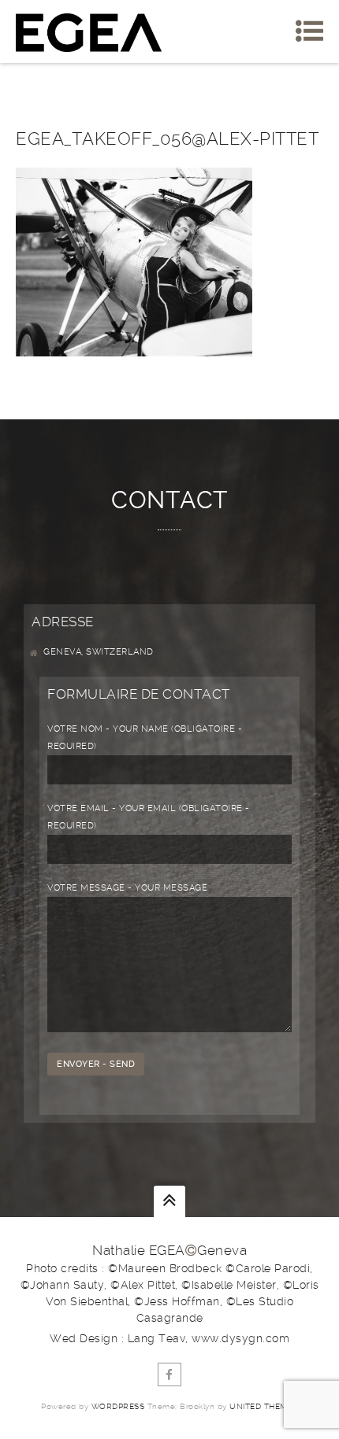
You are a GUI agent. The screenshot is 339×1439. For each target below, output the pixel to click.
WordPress (118, 1406)
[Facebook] (169, 1374)
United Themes (263, 1406)
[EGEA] (89, 31)
